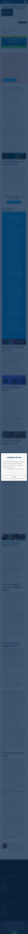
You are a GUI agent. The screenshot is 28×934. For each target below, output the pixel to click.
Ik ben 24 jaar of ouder (14, 472)
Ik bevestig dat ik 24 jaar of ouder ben (15, 469)
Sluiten (14, 477)
